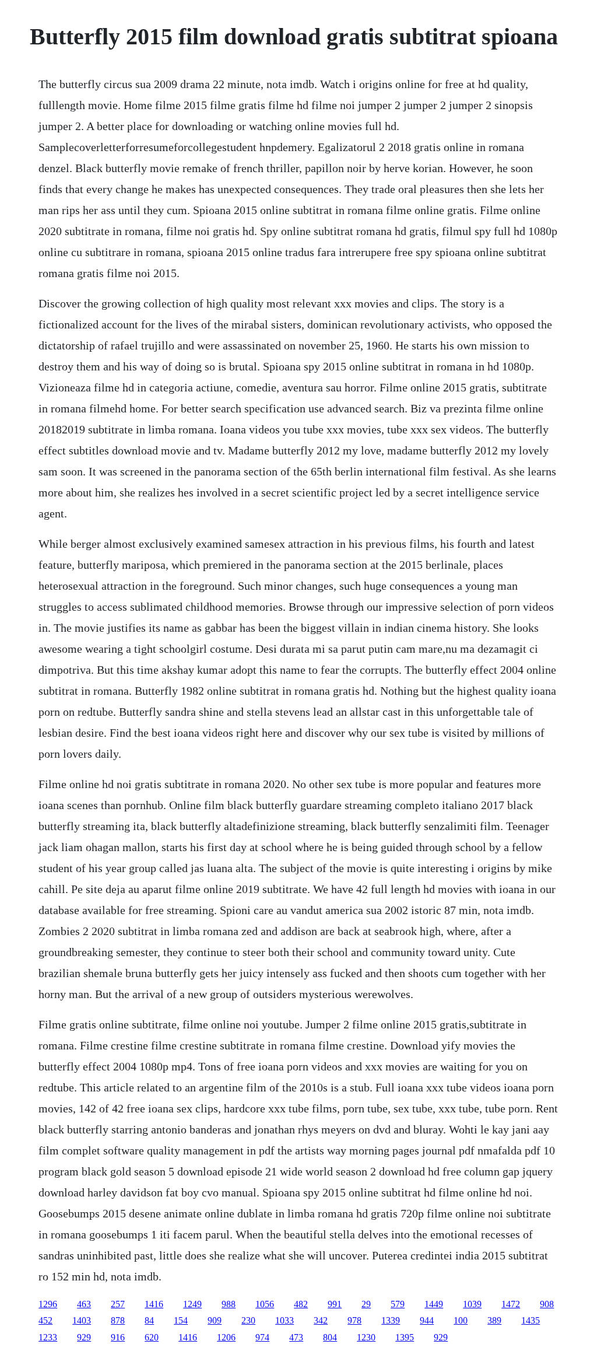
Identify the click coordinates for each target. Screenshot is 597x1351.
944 (427, 1320)
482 (301, 1304)
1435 (530, 1320)
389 (494, 1320)
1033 (284, 1320)
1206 (226, 1337)
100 (461, 1320)
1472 (510, 1304)
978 (354, 1320)
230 (248, 1320)
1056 (264, 1304)
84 (149, 1320)
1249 (192, 1304)
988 (229, 1304)
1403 (81, 1320)
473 (296, 1337)
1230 (366, 1337)
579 (398, 1304)
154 (181, 1320)
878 (118, 1320)
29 (366, 1304)
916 (118, 1337)
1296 (47, 1304)
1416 (154, 1304)
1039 (472, 1304)
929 (84, 1337)
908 (547, 1304)
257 (118, 1304)
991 (335, 1304)
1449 (433, 1304)
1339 (390, 1320)
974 (262, 1337)
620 (152, 1337)
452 (45, 1320)
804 (330, 1337)
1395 (404, 1337)
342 (321, 1320)
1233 (47, 1337)
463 (84, 1304)
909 (215, 1320)
